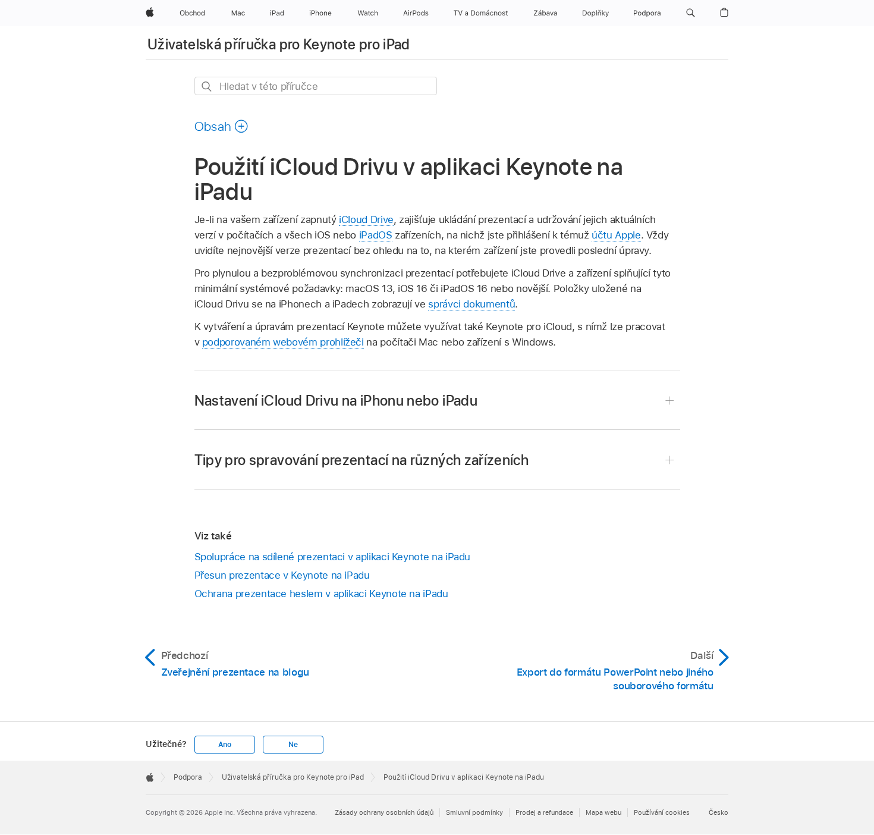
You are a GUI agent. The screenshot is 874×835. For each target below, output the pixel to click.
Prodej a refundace (544, 812)
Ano (224, 744)
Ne (293, 744)
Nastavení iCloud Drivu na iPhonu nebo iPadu (335, 400)
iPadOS (375, 235)
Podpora (188, 777)
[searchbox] (315, 86)
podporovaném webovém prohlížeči (283, 342)
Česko (718, 812)
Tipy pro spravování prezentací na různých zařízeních (361, 460)
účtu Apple (616, 235)
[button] (690, 13)
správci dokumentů (471, 304)
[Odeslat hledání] (207, 86)
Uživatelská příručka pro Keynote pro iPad (278, 44)
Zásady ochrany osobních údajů (384, 812)
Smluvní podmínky (474, 812)
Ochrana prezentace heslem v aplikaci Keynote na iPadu (321, 593)
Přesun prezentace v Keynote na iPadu (282, 575)
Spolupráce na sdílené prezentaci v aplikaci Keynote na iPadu (332, 557)
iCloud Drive (366, 219)
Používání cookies (662, 812)
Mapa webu (603, 812)
